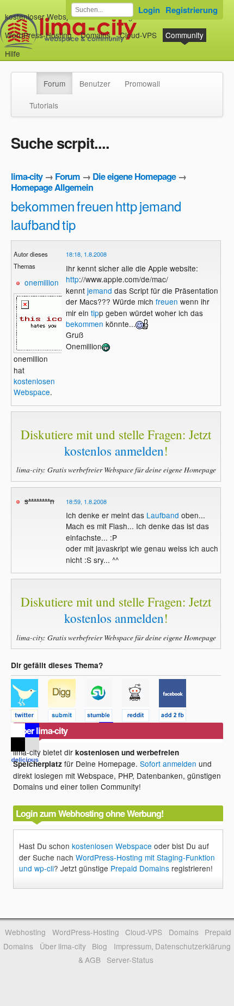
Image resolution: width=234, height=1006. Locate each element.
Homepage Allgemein (52, 187)
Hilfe (12, 53)
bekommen (43, 205)
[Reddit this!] (140, 717)
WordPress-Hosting (38, 34)
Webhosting (25, 931)
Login (149, 9)
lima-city (26, 176)
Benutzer (94, 83)
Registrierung (191, 9)
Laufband (162, 515)
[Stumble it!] (103, 717)
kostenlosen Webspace (34, 386)
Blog (99, 946)
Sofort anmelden (168, 763)
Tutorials (43, 105)
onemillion (41, 282)
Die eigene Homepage (134, 176)
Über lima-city (63, 946)
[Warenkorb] (29, 48)
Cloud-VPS (138, 34)
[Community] (29, 77)
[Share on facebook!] (176, 717)
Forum (54, 83)
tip (69, 224)
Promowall (142, 83)
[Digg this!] (66, 717)
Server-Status (130, 959)
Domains (95, 34)
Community (184, 34)
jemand (160, 205)
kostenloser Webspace (44, 16)
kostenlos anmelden (114, 451)
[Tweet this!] (29, 717)
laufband (35, 224)
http (126, 205)
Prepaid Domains (139, 868)
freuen (95, 205)
